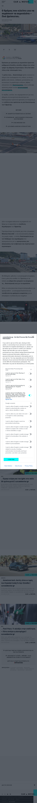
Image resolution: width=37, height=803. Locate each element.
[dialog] (18, 401)
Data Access (18, 466)
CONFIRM (11, 459)
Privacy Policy (29, 466)
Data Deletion (8, 466)
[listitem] (18, 369)
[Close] (33, 337)
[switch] (30, 374)
